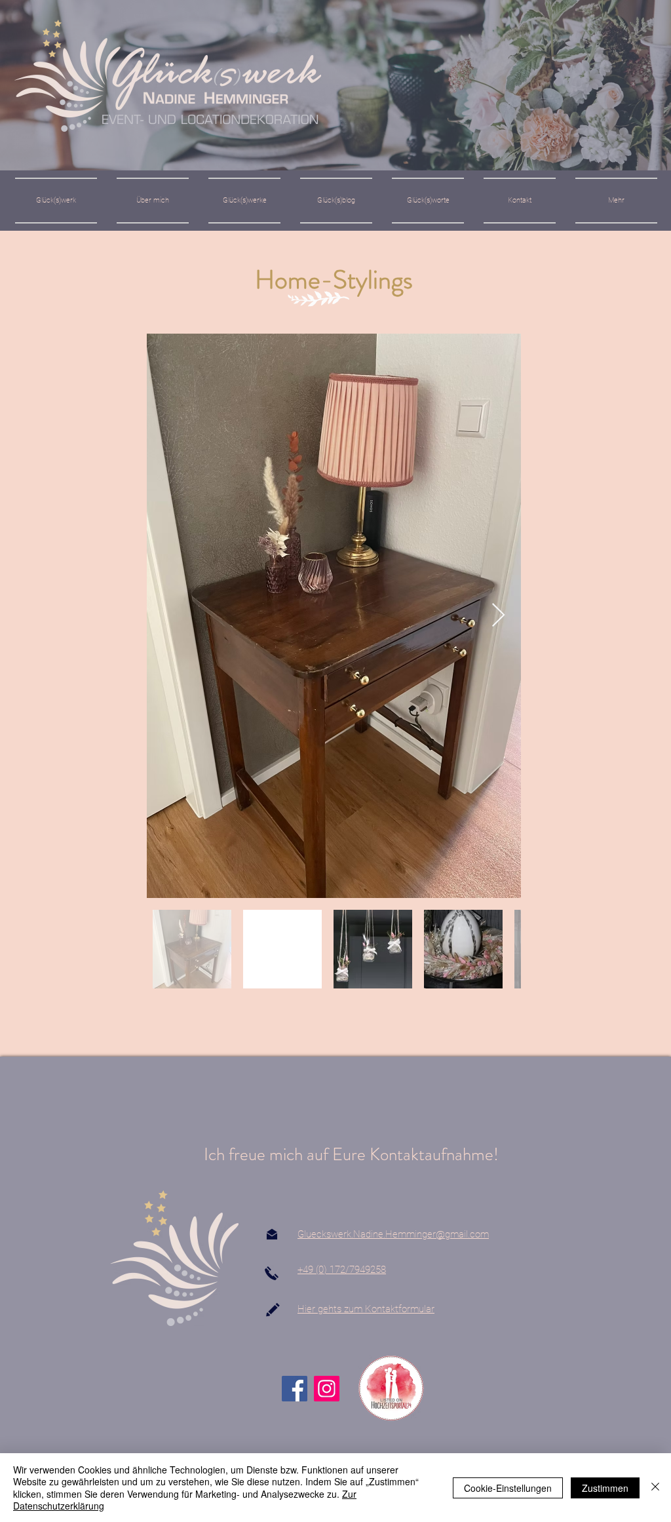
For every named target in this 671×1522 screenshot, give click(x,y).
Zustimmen (605, 1487)
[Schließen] (655, 1488)
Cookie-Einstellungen (508, 1487)
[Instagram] (326, 1388)
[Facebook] (294, 1388)
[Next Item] (498, 616)
